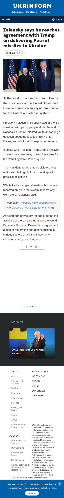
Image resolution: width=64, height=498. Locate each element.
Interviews (38, 376)
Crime (14, 420)
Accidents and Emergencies (18, 425)
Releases (37, 395)
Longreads (39, 391)
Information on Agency (18, 441)
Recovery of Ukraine (17, 382)
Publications (40, 371)
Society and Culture (17, 408)
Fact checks (17, 398)
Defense (15, 403)
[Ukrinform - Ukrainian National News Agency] (32, 5)
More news (32, 306)
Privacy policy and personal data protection (20, 467)
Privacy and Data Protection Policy (39, 488)
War (13, 376)
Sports (14, 415)
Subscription (18, 12)
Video (35, 386)
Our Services (17, 460)
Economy (15, 393)
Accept (32, 493)
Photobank (45, 12)
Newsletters (31, 12)
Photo (36, 381)
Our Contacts (17, 448)
